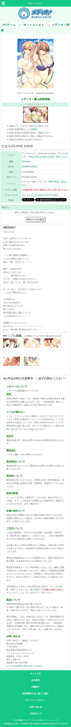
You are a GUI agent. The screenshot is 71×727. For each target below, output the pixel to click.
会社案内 (35, 680)
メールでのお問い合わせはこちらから (24, 666)
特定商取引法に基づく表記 (35, 693)
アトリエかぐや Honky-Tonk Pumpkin (40, 195)
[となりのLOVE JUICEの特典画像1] (35, 122)
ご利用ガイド (35, 713)
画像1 (34, 129)
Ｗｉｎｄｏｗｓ (33, 24)
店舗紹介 (35, 686)
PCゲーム (9, 24)
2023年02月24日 (29, 166)
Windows (26, 161)
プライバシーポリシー (35, 700)
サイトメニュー (35, 3)
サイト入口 (35, 673)
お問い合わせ (35, 707)
